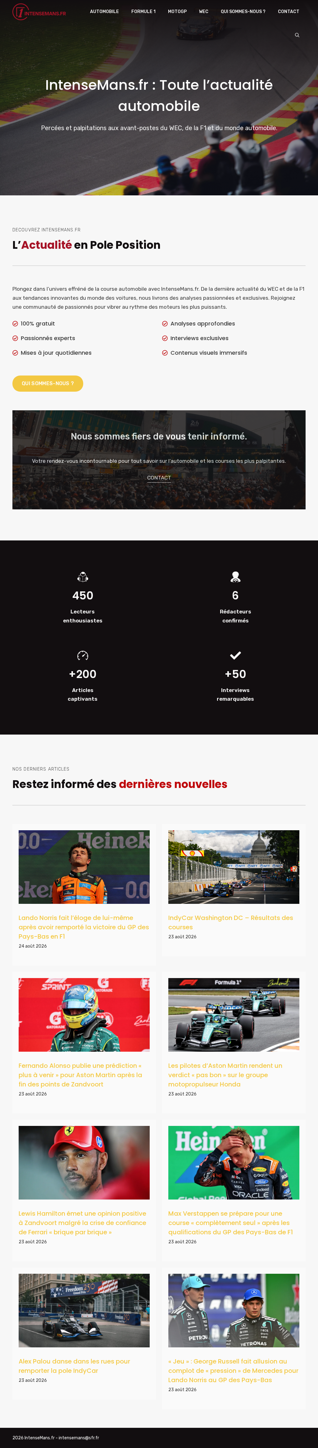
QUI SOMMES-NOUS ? (48, 383)
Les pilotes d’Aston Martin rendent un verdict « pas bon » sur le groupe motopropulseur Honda (225, 1075)
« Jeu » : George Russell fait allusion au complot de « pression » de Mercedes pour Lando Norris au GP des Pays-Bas (233, 1370)
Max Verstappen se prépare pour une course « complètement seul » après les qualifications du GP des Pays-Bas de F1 (230, 1222)
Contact (288, 11)
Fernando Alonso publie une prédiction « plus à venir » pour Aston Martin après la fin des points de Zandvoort (80, 1075)
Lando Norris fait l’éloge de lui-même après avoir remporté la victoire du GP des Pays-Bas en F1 (84, 927)
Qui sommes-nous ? (243, 11)
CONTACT (159, 478)
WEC (203, 11)
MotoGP (177, 11)
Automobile (104, 11)
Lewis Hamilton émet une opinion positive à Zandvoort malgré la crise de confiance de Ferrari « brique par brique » (82, 1222)
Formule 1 (143, 11)
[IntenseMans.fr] (40, 12)
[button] (297, 35)
